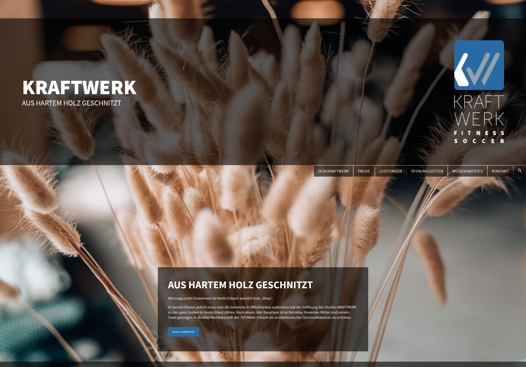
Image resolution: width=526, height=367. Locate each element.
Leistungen (390, 171)
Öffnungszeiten (427, 171)
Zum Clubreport (183, 332)
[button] (520, 171)
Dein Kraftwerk (333, 171)
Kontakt (500, 171)
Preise (364, 171)
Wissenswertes (467, 171)
